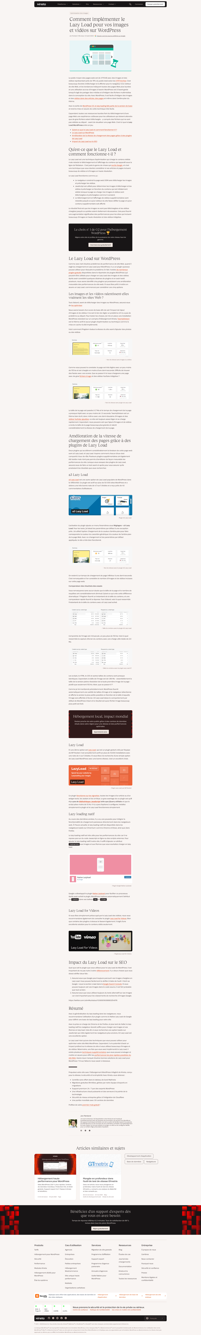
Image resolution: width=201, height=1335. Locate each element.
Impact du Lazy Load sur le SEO (84, 141)
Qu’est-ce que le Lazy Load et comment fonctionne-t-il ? (94, 130)
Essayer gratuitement (155, 4)
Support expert (97, 1259)
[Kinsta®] (41, 4)
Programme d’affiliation (100, 1254)
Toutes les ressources (128, 1278)
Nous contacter (147, 1259)
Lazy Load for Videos (118, 918)
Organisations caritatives (75, 1288)
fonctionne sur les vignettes (88, 795)
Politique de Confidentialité (100, 1310)
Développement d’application (139, 1156)
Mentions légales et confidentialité (149, 1278)
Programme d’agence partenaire (100, 1265)
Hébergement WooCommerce (71, 1269)
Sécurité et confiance (150, 1268)
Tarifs (36, 1250)
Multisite (68, 1283)
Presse (144, 1273)
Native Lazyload (99, 893)
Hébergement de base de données (128, 1296)
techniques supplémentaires (94, 1052)
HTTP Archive (121, 81)
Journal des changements (124, 1260)
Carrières (145, 1254)
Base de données (134, 1161)
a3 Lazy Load (74, 480)
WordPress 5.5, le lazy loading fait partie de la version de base (107, 106)
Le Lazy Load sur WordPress (83, 132)
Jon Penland (73, 36)
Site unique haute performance (72, 1277)
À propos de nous (148, 1250)
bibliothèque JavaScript (89, 801)
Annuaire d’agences (99, 1271)
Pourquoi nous (147, 1263)
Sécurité (37, 1259)
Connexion (139, 4)
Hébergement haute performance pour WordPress (53, 1180)
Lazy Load (92, 750)
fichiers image (85, 376)
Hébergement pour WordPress (46, 1254)
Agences (68, 1250)
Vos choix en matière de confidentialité (126, 1310)
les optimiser (76, 305)
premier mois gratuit (90, 1105)
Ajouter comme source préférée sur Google (111, 36)
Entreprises (69, 1254)
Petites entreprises (73, 1263)
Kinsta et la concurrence (124, 1272)
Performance (39, 1263)
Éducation (69, 1259)
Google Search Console (112, 984)
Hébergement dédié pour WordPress (44, 1274)
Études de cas (124, 1254)
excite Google (116, 165)
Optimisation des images (79, 13)
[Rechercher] (130, 4)
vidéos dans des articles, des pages (89, 98)
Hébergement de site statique (153, 1296)
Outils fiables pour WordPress (98, 1277)
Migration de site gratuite (101, 1250)
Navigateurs (151, 1161)
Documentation (125, 1266)
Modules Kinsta (40, 1268)
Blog (120, 1250)
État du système (41, 1280)
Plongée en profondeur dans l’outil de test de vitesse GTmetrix (100, 1180)
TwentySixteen (123, 319)
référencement (103, 970)
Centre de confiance (80, 1310)
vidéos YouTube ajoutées (79, 419)
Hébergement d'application (103, 1296)
